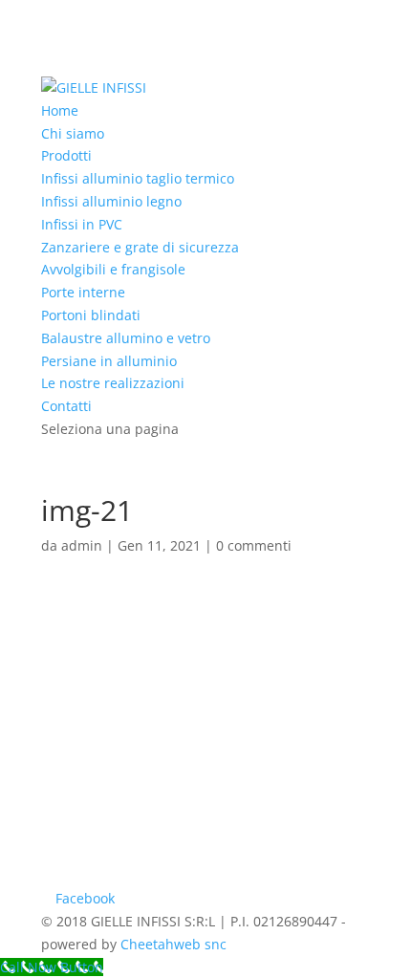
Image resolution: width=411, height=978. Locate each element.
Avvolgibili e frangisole (113, 269)
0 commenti (254, 545)
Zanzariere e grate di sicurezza (140, 247)
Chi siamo (72, 133)
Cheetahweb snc (173, 944)
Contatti (66, 406)
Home (59, 110)
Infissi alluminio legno (111, 201)
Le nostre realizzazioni (112, 383)
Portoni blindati (91, 315)
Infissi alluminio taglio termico (137, 178)
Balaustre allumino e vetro (125, 338)
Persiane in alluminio (109, 361)
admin (81, 545)
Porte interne (83, 292)
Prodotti (66, 155)
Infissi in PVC (81, 224)
